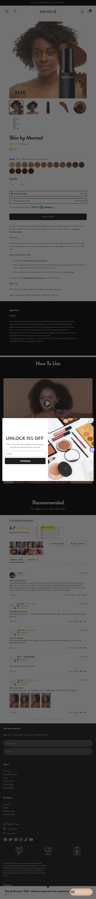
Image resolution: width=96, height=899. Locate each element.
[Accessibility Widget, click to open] (92, 449)
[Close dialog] (91, 421)
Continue (25, 460)
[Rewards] (81, 892)
